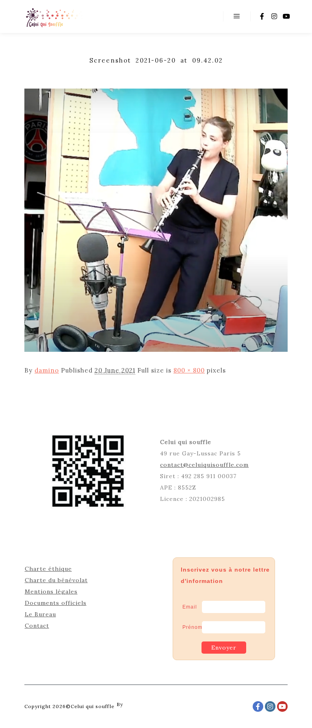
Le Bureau (40, 614)
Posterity (137, 704)
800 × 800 (189, 370)
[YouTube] (286, 16)
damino (47, 370)
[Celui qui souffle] (53, 16)
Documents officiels (56, 603)
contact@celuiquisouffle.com (204, 464)
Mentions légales (51, 591)
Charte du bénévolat (56, 580)
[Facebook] (262, 16)
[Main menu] (237, 16)
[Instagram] (274, 16)
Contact (37, 625)
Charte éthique (48, 568)
